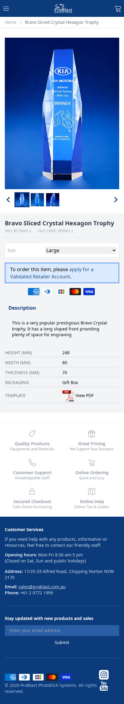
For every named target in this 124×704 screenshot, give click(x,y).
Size (12, 250)
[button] (21, 199)
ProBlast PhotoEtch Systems (48, 685)
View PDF (85, 395)
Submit (62, 642)
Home (11, 22)
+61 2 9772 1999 (36, 593)
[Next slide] (115, 200)
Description (22, 308)
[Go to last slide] (8, 200)
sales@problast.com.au (42, 587)
